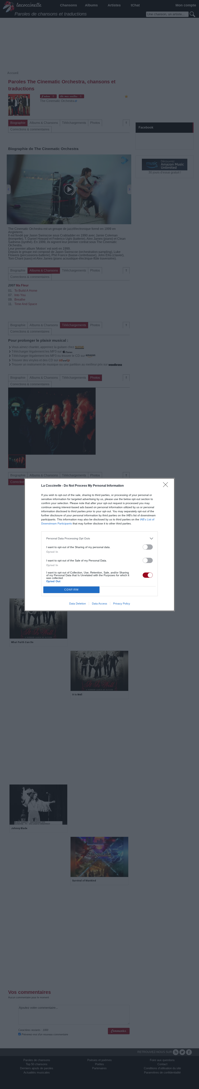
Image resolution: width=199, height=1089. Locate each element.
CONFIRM (71, 589)
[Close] (166, 486)
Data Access (99, 603)
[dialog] (99, 544)
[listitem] (99, 538)
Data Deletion (77, 603)
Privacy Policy (121, 603)
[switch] (148, 547)
